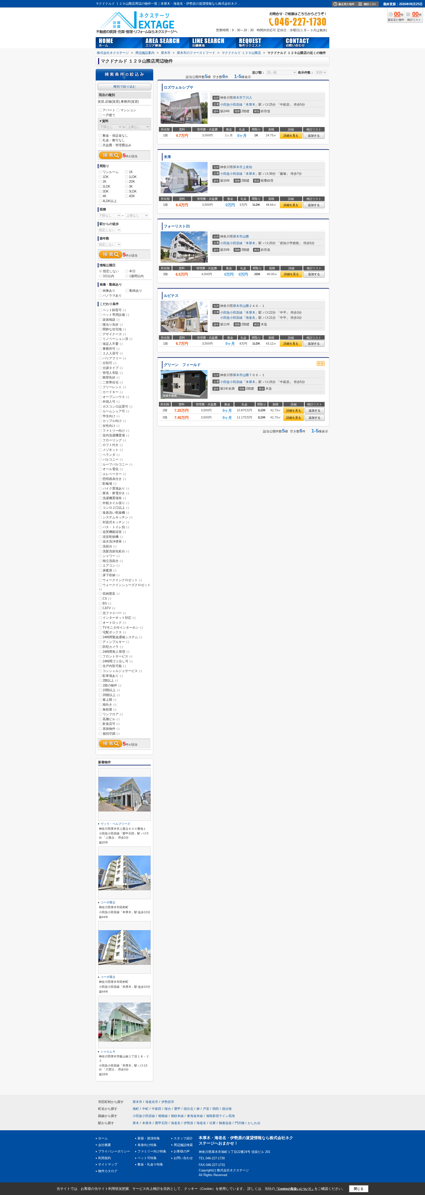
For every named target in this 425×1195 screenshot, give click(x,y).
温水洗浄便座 (114, 541)
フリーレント (114, 387)
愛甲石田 (161, 1123)
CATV (109, 608)
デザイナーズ (114, 334)
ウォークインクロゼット (122, 580)
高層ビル (111, 719)
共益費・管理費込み (117, 145)
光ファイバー (114, 613)
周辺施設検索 (183, 1145)
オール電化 (113, 469)
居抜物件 (111, 729)
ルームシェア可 (116, 411)
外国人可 (111, 401)
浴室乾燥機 (113, 537)
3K (131, 186)
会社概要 (104, 1145)
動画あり (135, 290)
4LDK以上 (110, 201)
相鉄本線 (177, 1116)
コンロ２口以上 (116, 508)
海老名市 (151, 1102)
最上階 (109, 699)
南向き (109, 704)
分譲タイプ (113, 368)
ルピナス (171, 296)
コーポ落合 (108, 902)
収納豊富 (111, 593)
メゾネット (113, 450)
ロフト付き (113, 445)
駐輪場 (109, 483)
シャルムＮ (108, 1051)
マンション (128, 110)
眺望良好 (111, 377)
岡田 (215, 1109)
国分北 (188, 1109)
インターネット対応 (119, 618)
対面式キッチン (116, 522)
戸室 (206, 1109)
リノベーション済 (117, 339)
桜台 (168, 1109)
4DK (132, 196)
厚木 (136, 1123)
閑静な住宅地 (114, 329)
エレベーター (114, 474)
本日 (132, 271)
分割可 (109, 363)
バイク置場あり (116, 488)
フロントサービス (117, 656)
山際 (246, 236)
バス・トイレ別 (116, 527)
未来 (167, 157)
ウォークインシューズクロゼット (125, 587)
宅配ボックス (114, 632)
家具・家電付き (116, 493)
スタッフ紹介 (183, 1138)
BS (107, 603)
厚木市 (238, 97)
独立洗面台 (113, 561)
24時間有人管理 (116, 651)
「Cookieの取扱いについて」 (294, 1189)
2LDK (106, 186)
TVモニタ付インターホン (123, 627)
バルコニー (113, 459)
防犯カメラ (113, 647)
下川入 (247, 97)
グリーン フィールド (182, 365)
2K (104, 181)
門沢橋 (239, 1123)
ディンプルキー (116, 642)
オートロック (114, 622)
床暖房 (109, 570)
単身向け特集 (147, 1145)
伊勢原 (188, 1123)
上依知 (247, 167)
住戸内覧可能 (114, 666)
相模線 (163, 1116)
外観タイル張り (116, 503)
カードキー (113, 392)
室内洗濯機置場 (116, 435)
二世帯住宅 (113, 382)
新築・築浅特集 (148, 1138)
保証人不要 (113, 344)
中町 (145, 1109)
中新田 (156, 1109)
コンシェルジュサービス (122, 671)
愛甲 (177, 1109)
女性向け (111, 426)
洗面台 (109, 546)
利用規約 (104, 1158)
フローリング (114, 440)
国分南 (227, 1109)
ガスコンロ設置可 (117, 406)
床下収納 (111, 575)
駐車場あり (113, 676)
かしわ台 (254, 1123)
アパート (109, 110)
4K (104, 196)
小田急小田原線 (231, 104)
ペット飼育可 (114, 310)
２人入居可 (113, 353)
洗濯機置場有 (114, 498)
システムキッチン (117, 517)
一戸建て (109, 115)
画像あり (109, 290)
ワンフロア (113, 714)
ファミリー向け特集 (151, 1151)
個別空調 (111, 733)
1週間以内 (136, 276)
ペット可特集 (147, 1158)
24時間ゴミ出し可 (118, 661)
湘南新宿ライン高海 (220, 1116)
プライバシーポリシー (114, 1151)
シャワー (111, 556)
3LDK (133, 191)
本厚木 (250, 104)
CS (107, 598)
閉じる (359, 1188)
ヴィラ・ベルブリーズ (115, 824)
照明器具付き (114, 479)
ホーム (103, 1138)
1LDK (133, 177)
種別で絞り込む (124, 86)
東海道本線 (195, 1116)
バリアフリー (114, 358)
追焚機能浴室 (114, 532)
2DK (132, 181)
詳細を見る (291, 135)
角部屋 (109, 709)
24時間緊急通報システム (122, 637)
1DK (106, 177)
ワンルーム (111, 172)
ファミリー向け (116, 430)
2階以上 (110, 680)
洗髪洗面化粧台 (116, 551)
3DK (106, 191)
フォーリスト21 (177, 226)
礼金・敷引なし (114, 140)
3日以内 (108, 276)
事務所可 (111, 349)
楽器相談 (111, 319)
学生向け (111, 416)
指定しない (111, 271)
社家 (212, 1123)
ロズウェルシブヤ (178, 87)
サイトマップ (107, 1164)
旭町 (136, 1109)
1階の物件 (112, 685)
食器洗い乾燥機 (116, 512)
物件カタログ (107, 1171)
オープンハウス (116, 397)
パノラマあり (112, 295)
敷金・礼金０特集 (150, 1164)
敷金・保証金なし (115, 135)
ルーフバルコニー (117, 464)
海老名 (250, 317)
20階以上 (111, 695)
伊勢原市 (167, 1102)
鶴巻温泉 (225, 1123)
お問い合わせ (183, 1158)
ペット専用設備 (116, 315)
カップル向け (114, 421)
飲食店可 (111, 724)
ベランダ (111, 455)
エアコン (111, 565)
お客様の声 (182, 1151)
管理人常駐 (113, 373)
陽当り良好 (113, 324)
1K (131, 172)
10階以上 (111, 690)
